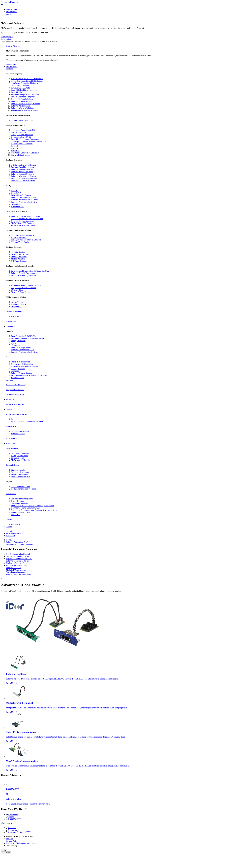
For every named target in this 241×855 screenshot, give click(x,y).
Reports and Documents (20, 512)
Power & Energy (17, 148)
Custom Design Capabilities (22, 120)
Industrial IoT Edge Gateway (17, 561)
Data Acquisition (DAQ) (21, 137)
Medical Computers (19, 256)
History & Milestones (19, 456)
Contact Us (12, 830)
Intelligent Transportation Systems (24, 202)
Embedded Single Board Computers (25, 94)
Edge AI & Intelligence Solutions (24, 90)
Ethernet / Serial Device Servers (23, 167)
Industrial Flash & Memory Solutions (25, 103)
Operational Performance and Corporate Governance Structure (36, 510)
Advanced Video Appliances (22, 235)
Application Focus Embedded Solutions (27, 81)
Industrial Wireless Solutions (22, 108)
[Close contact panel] (2, 780)
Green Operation (17, 501)
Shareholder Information (20, 477)
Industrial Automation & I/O (17, 542)
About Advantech (12, 448)
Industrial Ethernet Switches (22, 169)
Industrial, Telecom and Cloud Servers (26, 216)
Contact (9, 527)
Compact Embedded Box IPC (18, 556)
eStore (8, 531)
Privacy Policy (12, 841)
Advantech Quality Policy (15, 394)
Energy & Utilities (18, 341)
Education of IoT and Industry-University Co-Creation (32, 505)
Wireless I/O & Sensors (20, 155)
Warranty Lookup (18, 433)
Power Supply (16, 316)
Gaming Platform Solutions (22, 99)
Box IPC (14, 191)
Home (8, 540)
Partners (9, 399)
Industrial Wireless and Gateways (24, 176)
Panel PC (14, 146)
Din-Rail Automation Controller (18, 554)
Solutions (9, 326)
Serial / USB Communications (23, 181)
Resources (15, 419)
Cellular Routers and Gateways (23, 165)
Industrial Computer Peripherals (23, 197)
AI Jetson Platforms (19, 237)
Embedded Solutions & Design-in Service (27, 338)
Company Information (20, 453)
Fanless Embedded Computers (23, 97)
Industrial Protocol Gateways (22, 174)
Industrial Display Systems (21, 101)
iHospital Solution (18, 252)
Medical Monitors (18, 259)
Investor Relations (12, 465)
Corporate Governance (20, 472)
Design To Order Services (15, 390)
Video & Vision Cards (20, 242)
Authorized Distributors (14, 404)
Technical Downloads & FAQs (16, 414)
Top (5, 850)
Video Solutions (17, 378)
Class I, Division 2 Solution (22, 135)
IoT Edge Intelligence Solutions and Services (29, 375)
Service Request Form (20, 431)
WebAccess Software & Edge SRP (25, 153)
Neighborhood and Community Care (25, 508)
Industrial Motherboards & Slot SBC (25, 200)
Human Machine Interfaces (22, 144)
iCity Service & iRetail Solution (23, 288)
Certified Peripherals (13, 311)
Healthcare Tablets (18, 304)
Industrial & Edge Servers (21, 347)
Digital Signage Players (20, 88)
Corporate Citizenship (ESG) (19, 832)
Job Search (15, 524)
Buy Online (13, 814)
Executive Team (17, 458)
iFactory (14, 343)
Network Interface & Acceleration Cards (27, 219)
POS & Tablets (17, 290)
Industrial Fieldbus (13, 568)
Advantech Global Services (15, 385)
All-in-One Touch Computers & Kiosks (26, 285)
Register (9, 9)
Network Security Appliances (22, 221)
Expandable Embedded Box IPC (19, 558)
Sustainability (11, 494)
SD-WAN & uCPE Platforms (22, 223)
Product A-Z (10, 321)
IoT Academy (11, 438)
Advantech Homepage (10, 2)
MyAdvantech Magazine (21, 460)
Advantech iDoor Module (16, 565)
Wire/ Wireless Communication (18, 574)
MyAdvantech (11, 12)
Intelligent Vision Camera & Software (26, 240)
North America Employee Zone (23, 489)
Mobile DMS (16, 306)
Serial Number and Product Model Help (27, 421)
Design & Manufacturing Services (24, 366)
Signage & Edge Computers (22, 292)
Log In (16, 9)
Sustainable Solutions (19, 503)
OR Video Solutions (19, 261)
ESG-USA (15, 515)
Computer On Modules (20, 85)
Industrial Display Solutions (22, 373)
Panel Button (6, 39)
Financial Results (18, 470)
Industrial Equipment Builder (22, 350)
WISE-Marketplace (13, 533)
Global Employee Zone (20, 486)
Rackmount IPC (17, 206)
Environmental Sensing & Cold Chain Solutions (30, 271)
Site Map (9, 839)
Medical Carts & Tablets (20, 254)
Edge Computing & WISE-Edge (24, 336)
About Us (10, 443)
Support (9, 409)
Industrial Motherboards (20, 106)
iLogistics (15, 371)
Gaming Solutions (18, 369)
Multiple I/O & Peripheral (16, 570)
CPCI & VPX (16, 193)
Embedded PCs (17, 92)
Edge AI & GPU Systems (21, 195)
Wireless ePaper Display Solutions (24, 110)
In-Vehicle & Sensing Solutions (23, 275)
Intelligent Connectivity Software (24, 178)
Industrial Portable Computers (23, 273)
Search (8, 14)
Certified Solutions (18, 132)
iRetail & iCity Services (20, 362)
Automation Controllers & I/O (23, 130)
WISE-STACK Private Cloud (23, 225)
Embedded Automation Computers (25, 139)
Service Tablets (17, 302)
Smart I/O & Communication (17, 572)
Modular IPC (16, 204)
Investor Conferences (19, 474)
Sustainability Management (22, 499)
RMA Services (11, 426)
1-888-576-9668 (14, 819)
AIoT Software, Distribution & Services (27, 79)
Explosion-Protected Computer (18, 563)
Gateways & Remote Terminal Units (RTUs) (28, 141)
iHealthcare (15, 345)
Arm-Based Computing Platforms (24, 83)
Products (9, 69)
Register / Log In (12, 46)
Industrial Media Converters (22, 172)
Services (9, 380)
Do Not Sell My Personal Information (21, 843)
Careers (9, 519)
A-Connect (10, 535)
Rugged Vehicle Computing (22, 364)
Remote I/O (15, 150)
